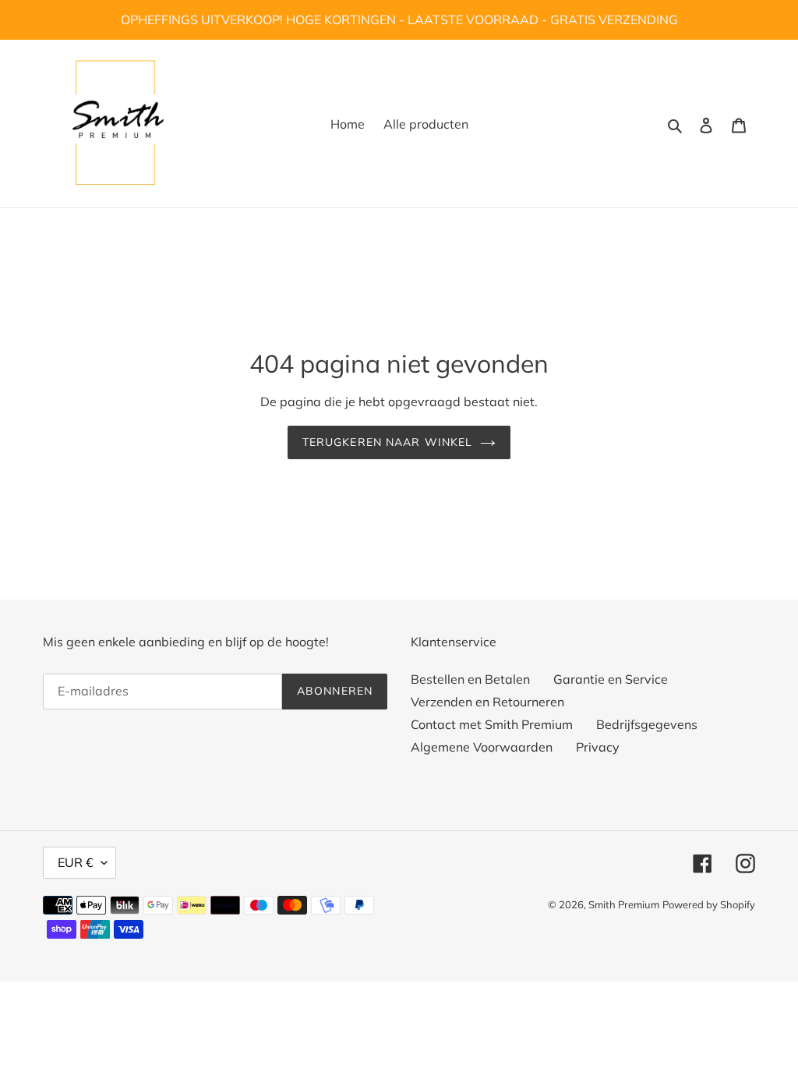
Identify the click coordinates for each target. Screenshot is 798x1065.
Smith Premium (623, 904)
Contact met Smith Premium (492, 724)
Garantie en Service (610, 679)
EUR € (76, 862)
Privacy (598, 747)
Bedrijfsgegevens (646, 724)
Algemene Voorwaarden (482, 747)
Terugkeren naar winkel (387, 442)
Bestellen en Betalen (470, 679)
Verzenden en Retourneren (487, 701)
